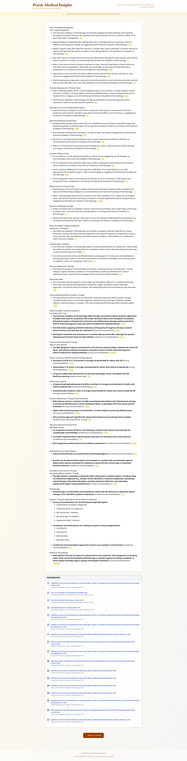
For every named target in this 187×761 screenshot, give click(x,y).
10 (56, 306)
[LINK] (58, 585)
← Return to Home (93, 735)
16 (114, 484)
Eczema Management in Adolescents (63, 607)
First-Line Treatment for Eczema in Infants (65, 600)
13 (123, 337)
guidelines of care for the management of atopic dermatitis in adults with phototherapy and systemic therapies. (88, 634)
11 (122, 324)
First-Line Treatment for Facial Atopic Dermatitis (67, 592)
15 (89, 420)
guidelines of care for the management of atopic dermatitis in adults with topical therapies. (81, 670)
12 (124, 324)
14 (113, 353)
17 (115, 484)
